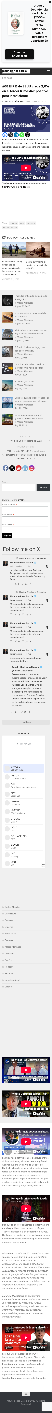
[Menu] (48, 71)
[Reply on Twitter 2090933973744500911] (11, 642)
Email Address (9, 504)
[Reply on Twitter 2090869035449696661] (11, 615)
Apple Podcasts (21, 186)
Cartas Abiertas (12, 907)
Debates (9, 920)
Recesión (31, 223)
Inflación (13, 223)
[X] (10, 134)
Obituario (9, 953)
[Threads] (27, 134)
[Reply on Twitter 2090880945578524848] (11, 712)
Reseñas (9, 973)
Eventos (9, 940)
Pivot (22, 223)
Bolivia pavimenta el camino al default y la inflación (36, 265)
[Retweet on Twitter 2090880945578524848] (17, 712)
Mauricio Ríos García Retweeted (32, 558)
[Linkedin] (16, 134)
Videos (8, 986)
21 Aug (28, 566)
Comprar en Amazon (19, 54)
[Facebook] (5, 134)
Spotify (6, 186)
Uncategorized (12, 980)
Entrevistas (10, 933)
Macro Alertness (13, 946)
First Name (8, 514)
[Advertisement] (26, 1023)
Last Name (8, 524)
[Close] (50, 2)
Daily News (10, 913)
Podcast (7, 78)
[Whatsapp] (21, 134)
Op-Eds (8, 960)
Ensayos (9, 927)
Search (5, 482)
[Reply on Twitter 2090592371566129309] (11, 584)
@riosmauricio (16, 566)
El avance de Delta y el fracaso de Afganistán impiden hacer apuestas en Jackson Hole (12, 268)
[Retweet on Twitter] (17, 558)
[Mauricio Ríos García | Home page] (20, 71)
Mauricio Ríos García (16, 101)
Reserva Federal (10, 227)
